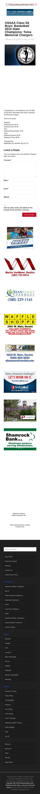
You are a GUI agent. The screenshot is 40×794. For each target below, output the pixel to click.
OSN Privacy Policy (11, 575)
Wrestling (8, 679)
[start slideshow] (16, 247)
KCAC (7, 604)
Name (6, 180)
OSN (17, 39)
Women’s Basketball (11, 675)
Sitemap (26, 789)
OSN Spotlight (9, 727)
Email (6, 189)
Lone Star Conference (12, 609)
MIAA (7, 613)
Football (7, 643)
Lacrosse (8, 652)
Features (8, 705)
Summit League (10, 627)
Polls (6, 732)
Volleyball (8, 670)
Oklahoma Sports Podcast (13, 723)
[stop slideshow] (23, 247)
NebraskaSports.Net (26, 781)
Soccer (7, 661)
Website (6, 197)
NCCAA (7, 758)
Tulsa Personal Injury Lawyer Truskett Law (20, 526)
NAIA (6, 753)
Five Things (9, 709)
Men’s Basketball (10, 657)
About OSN (8, 557)
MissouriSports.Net (25, 779)
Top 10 (7, 736)
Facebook (15, 787)
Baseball (8, 639)
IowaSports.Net (13, 779)
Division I (8, 744)
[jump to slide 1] (19, 247)
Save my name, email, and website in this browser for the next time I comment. (18, 209)
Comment (7, 160)
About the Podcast (11, 561)
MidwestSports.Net (13, 781)
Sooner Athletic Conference (14, 622)
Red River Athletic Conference (14, 618)
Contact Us (8, 570)
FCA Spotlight (9, 700)
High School (9, 762)
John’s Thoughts (10, 718)
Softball (7, 666)
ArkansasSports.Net (13, 777)
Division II (8, 749)
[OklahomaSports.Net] (20, 4)
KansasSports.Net (27, 777)
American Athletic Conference (14, 586)
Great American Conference (14, 595)
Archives (8, 566)
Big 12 (7, 591)
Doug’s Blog (9, 696)
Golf (6, 648)
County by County (11, 691)
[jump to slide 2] (21, 247)
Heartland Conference (12, 600)
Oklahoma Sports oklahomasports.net (19, 514)
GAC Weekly (9, 714)
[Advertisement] (20, 89)
